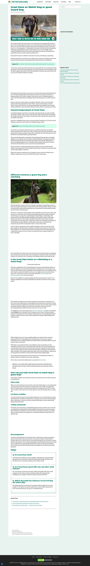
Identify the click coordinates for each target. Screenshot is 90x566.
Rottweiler (21, 275)
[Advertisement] (33, 83)
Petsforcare (20, 2)
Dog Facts (55, 2)
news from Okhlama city (38, 310)
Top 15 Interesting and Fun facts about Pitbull (22, 534)
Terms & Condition (47, 557)
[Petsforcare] (10, 2)
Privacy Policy (39, 557)
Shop (69, 2)
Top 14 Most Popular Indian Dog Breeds (70, 83)
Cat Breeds (48, 2)
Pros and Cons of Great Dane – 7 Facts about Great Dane (27, 505)
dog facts (14, 531)
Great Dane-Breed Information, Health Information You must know (36, 64)
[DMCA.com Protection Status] (45, 561)
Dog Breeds (40, 2)
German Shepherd (45, 273)
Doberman (13, 275)
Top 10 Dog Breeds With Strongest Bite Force (22, 532)
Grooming (63, 2)
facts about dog (15, 530)
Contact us (78, 2)
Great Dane (42, 360)
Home (33, 557)
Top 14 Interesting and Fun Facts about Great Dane (31, 126)
